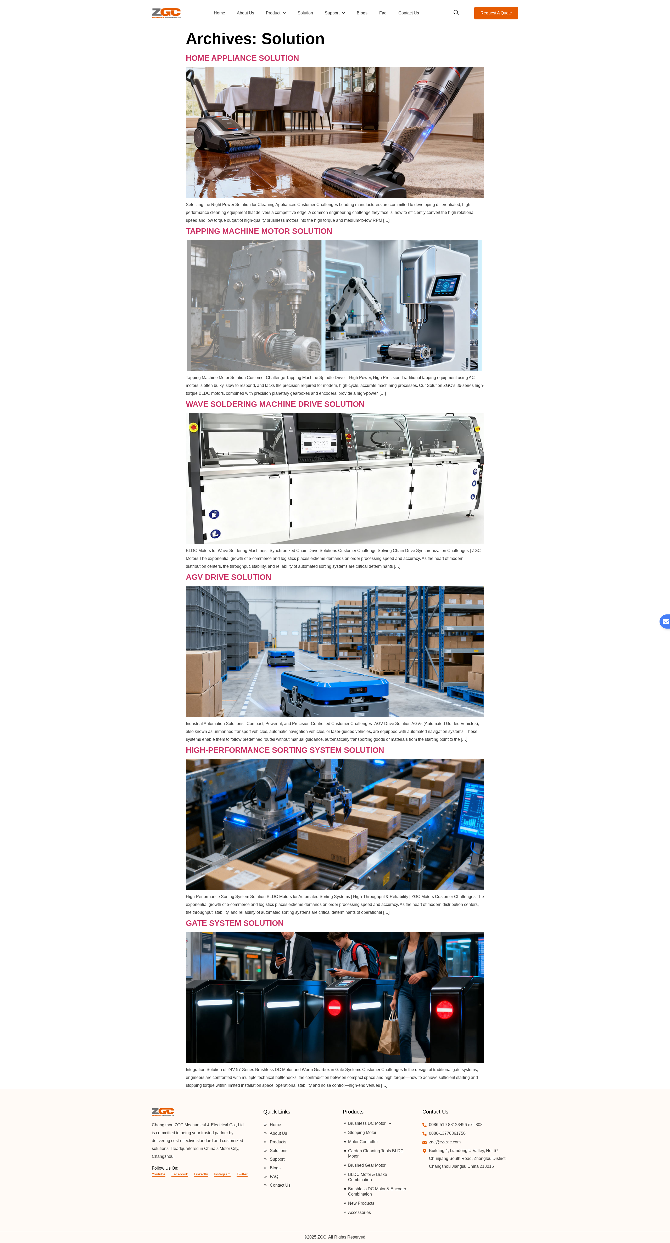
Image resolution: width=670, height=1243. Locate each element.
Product (273, 13)
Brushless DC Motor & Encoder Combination (377, 1191)
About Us (245, 13)
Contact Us (408, 13)
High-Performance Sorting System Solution (285, 750)
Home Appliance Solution (242, 58)
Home (219, 13)
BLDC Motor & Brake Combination (367, 1177)
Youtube (158, 1174)
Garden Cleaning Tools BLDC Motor (376, 1153)
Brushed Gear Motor (367, 1165)
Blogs (362, 13)
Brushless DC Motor (367, 1123)
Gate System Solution (235, 923)
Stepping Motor (362, 1132)
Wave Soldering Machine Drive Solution (275, 404)
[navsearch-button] (456, 13)
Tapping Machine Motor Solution (259, 231)
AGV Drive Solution (228, 577)
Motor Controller (363, 1141)
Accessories (359, 1212)
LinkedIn (201, 1174)
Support (332, 13)
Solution (305, 13)
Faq (383, 13)
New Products (361, 1203)
